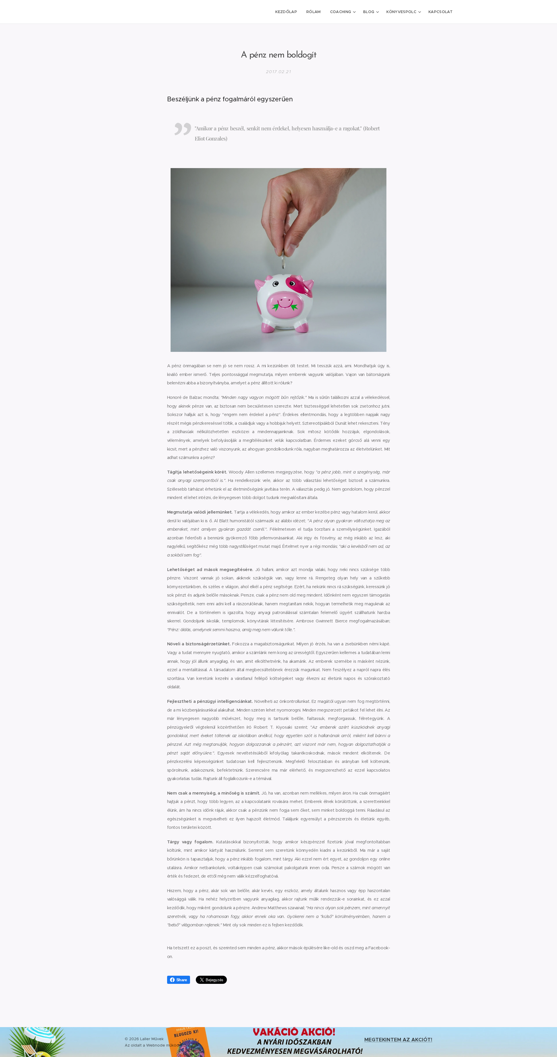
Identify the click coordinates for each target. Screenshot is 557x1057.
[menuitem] (288, 12)
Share (181, 979)
